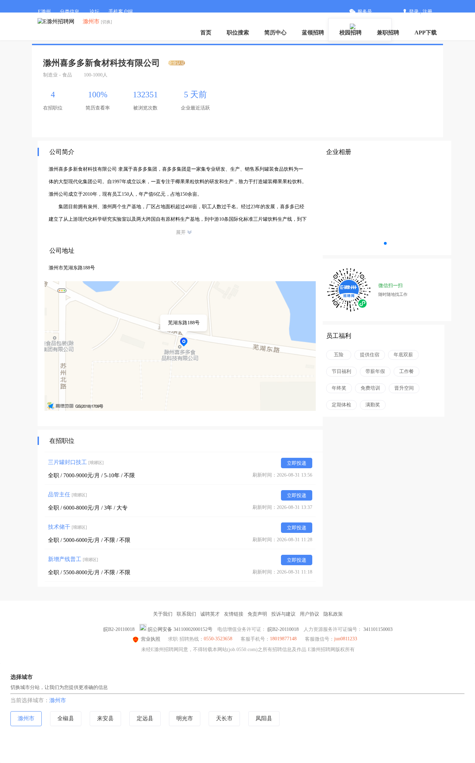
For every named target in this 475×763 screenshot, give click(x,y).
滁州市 (57, 700)
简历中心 (275, 32)
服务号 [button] (364, 11)
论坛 (94, 11)
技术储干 (67, 527)
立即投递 (296, 463)
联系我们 (186, 614)
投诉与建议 (283, 614)
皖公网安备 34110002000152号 (180, 629)
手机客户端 (120, 11)
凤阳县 (264, 718)
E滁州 (44, 11)
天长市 (224, 718)
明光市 (184, 718)
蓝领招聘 (313, 32)
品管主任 (67, 494)
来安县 (105, 718)
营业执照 (150, 639)
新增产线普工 (73, 559)
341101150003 (378, 629)
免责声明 (257, 614)
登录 (414, 11)
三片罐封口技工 (76, 462)
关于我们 (162, 614)
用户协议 (309, 614)
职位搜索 (238, 32)
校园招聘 (350, 32)
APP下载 (425, 32)
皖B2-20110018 (119, 629)
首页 (205, 32)
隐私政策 (333, 614)
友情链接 (233, 614)
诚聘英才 (210, 614)
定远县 (145, 718)
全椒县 (65, 718)
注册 (427, 11)
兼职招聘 (388, 32)
